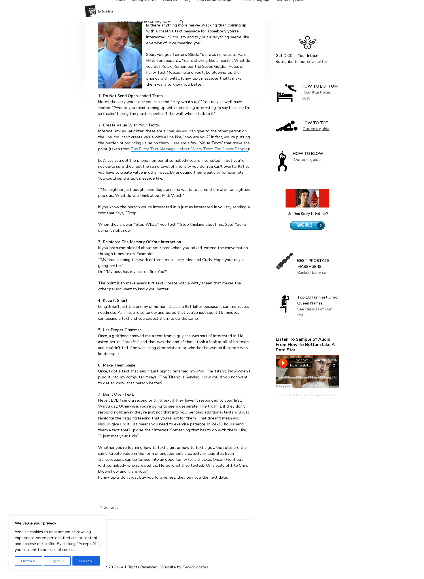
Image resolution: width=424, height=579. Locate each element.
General (110, 507)
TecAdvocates (195, 567)
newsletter (317, 61)
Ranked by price (311, 272)
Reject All (57, 561)
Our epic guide (316, 129)
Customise (28, 561)
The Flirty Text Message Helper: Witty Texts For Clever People (189, 149)
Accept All (86, 561)
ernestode (281, 395)
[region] (57, 543)
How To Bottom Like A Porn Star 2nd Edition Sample (314, 395)
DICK (288, 55)
